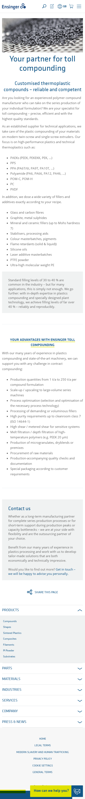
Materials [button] (11, 679)
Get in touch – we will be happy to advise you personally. (42, 571)
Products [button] (10, 610)
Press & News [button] (14, 722)
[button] (79, 6)
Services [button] (10, 701)
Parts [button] (7, 668)
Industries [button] (11, 690)
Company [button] (10, 711)
